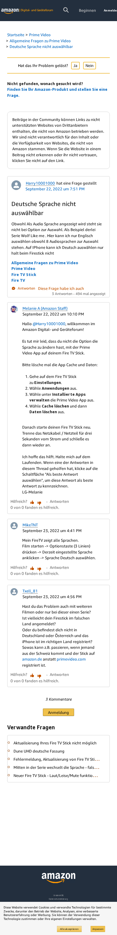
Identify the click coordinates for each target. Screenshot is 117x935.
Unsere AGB (58, 895)
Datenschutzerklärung (58, 899)
